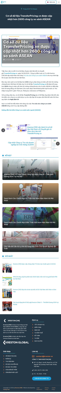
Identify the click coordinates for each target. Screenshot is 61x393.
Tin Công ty (33, 9)
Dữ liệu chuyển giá (12, 364)
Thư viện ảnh (10, 361)
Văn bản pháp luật (12, 372)
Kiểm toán (37, 327)
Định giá (37, 330)
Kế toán (37, 335)
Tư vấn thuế (38, 333)
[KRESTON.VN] (3, 2)
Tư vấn (36, 338)
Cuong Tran (6, 389)
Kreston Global (7, 338)
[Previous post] (3, 130)
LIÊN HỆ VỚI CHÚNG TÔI (42, 378)
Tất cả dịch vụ (39, 324)
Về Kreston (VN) (11, 356)
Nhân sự (8, 358)
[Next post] (57, 143)
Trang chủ (26, 9)
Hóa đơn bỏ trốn (11, 369)
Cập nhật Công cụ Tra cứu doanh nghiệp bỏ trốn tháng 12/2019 (21, 144)
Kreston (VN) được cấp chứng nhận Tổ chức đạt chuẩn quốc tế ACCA (34, 264)
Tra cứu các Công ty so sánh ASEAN (35, 75)
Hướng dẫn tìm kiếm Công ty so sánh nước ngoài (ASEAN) (21, 110)
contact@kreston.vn (44, 356)
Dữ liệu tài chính (11, 367)
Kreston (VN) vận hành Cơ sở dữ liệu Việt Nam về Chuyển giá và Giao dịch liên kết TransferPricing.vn (39, 130)
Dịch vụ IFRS (38, 341)
